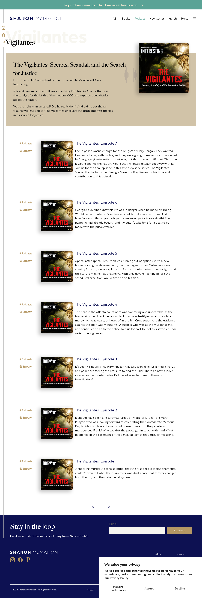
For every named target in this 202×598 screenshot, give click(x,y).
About (159, 554)
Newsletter (156, 18)
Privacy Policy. (119, 578)
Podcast (139, 18)
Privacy (90, 589)
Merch (173, 18)
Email (113, 524)
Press (184, 18)
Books (126, 18)
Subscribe (179, 530)
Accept (149, 588)
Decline (180, 588)
